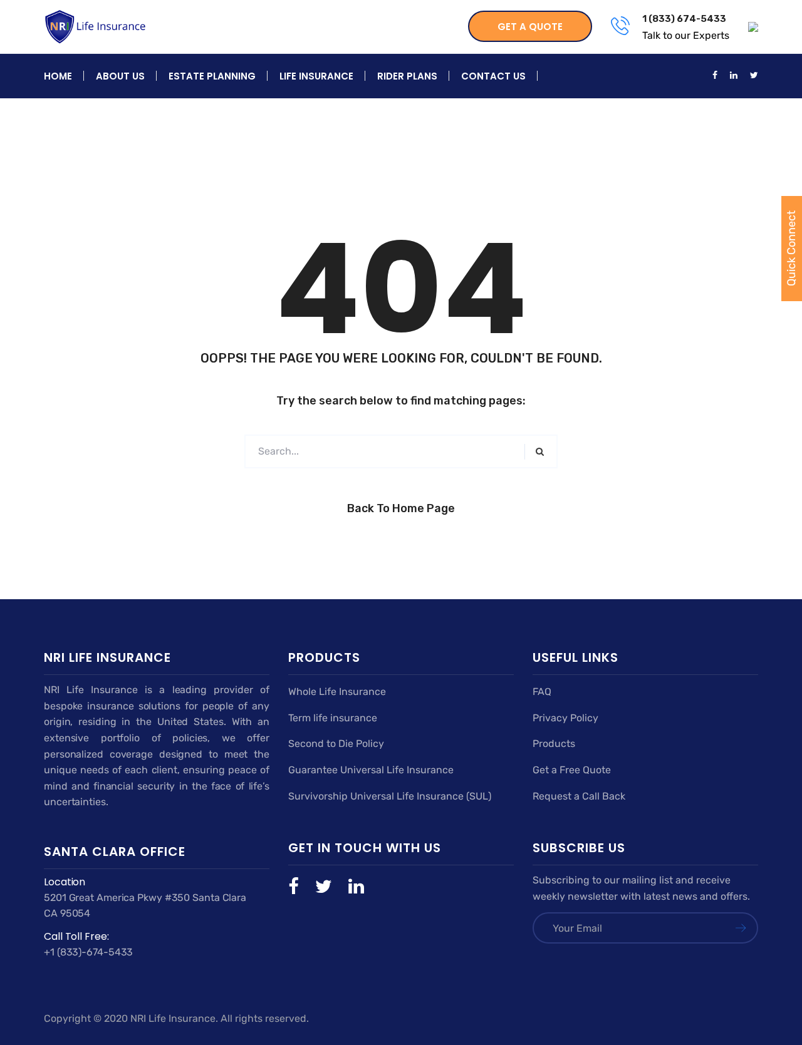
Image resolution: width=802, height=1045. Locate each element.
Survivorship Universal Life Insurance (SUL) (389, 796)
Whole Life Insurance (337, 692)
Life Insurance (316, 76)
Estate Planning (212, 76)
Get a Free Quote (572, 770)
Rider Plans (407, 76)
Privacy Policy (565, 718)
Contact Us (493, 76)
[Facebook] (301, 886)
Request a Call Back (579, 796)
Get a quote (530, 26)
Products (554, 743)
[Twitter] (331, 886)
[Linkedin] (356, 886)
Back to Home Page (401, 508)
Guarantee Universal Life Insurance (371, 770)
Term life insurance (332, 718)
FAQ (542, 692)
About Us (120, 76)
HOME (58, 76)
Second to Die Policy (336, 743)
